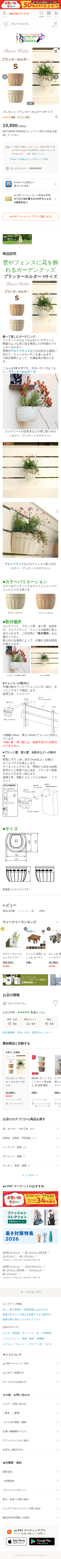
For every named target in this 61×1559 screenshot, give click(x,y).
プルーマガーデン (33, 1266)
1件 (42, 1012)
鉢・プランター (27, 1256)
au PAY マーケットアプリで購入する (30, 216)
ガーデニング (9, 1256)
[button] (56, 117)
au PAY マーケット (11, 1252)
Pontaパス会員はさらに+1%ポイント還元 (29, 159)
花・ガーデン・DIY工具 (36, 1252)
